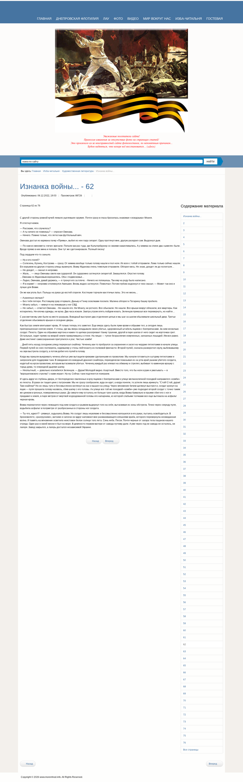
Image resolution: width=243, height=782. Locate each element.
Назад (95, 441)
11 (184, 286)
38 (184, 476)
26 (184, 391)
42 (184, 504)
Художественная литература (78, 171)
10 (184, 279)
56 (184, 602)
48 (184, 546)
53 (184, 581)
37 (184, 469)
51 (184, 567)
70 (184, 700)
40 (184, 490)
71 (184, 707)
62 (184, 644)
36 (184, 462)
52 (184, 574)
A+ (215, 178)
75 (184, 735)
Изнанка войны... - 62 (57, 186)
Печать (88, 195)
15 (184, 314)
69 (184, 693)
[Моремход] (34, 7)
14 (184, 307)
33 (184, 441)
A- (221, 178)
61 (184, 637)
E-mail (95, 195)
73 (184, 721)
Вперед (109, 441)
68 (184, 686)
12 (184, 293)
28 (184, 405)
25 (184, 384)
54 (184, 588)
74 (184, 728)
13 (184, 300)
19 (184, 342)
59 (184, 623)
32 (184, 434)
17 (184, 328)
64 (184, 658)
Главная (36, 171)
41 (184, 497)
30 (184, 420)
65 (184, 665)
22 (184, 363)
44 (184, 518)
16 (184, 321)
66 (184, 672)
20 (184, 349)
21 (184, 356)
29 (184, 412)
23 (184, 370)
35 (184, 455)
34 (184, 448)
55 (184, 595)
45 (184, 525)
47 (184, 539)
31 (184, 427)
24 (184, 377)
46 (184, 532)
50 (184, 560)
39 (184, 483)
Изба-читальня (51, 171)
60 (184, 630)
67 (184, 679)
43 (184, 511)
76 (184, 742)
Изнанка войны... (192, 216)
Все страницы (190, 749)
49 (184, 553)
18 (184, 335)
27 (184, 398)
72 (184, 714)
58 (184, 616)
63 (184, 651)
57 (184, 609)
